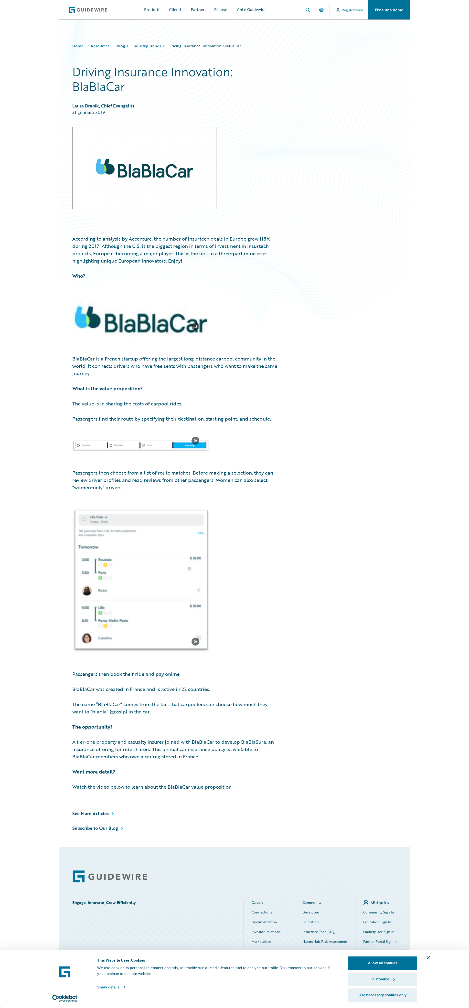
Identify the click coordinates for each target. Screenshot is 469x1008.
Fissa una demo (389, 10)
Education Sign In (377, 921)
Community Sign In (378, 912)
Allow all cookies (382, 963)
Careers (257, 902)
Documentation (264, 921)
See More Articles (90, 813)
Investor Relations (266, 931)
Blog (121, 46)
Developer (310, 912)
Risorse (220, 9)
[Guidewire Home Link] (110, 876)
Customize (380, 979)
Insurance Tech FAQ (318, 931)
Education (310, 921)
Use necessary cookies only (383, 995)
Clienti (175, 9)
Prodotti (151, 9)
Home (78, 46)
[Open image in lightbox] (175, 318)
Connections (262, 912)
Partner (197, 9)
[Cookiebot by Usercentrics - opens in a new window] (64, 998)
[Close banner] (428, 957)
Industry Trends (146, 46)
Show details (108, 987)
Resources (100, 46)
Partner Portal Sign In (380, 941)
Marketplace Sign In (378, 931)
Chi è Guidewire (251, 9)
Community (311, 902)
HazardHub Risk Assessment (324, 941)
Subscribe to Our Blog (95, 828)
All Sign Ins (380, 902)
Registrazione (352, 9)
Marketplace (261, 941)
